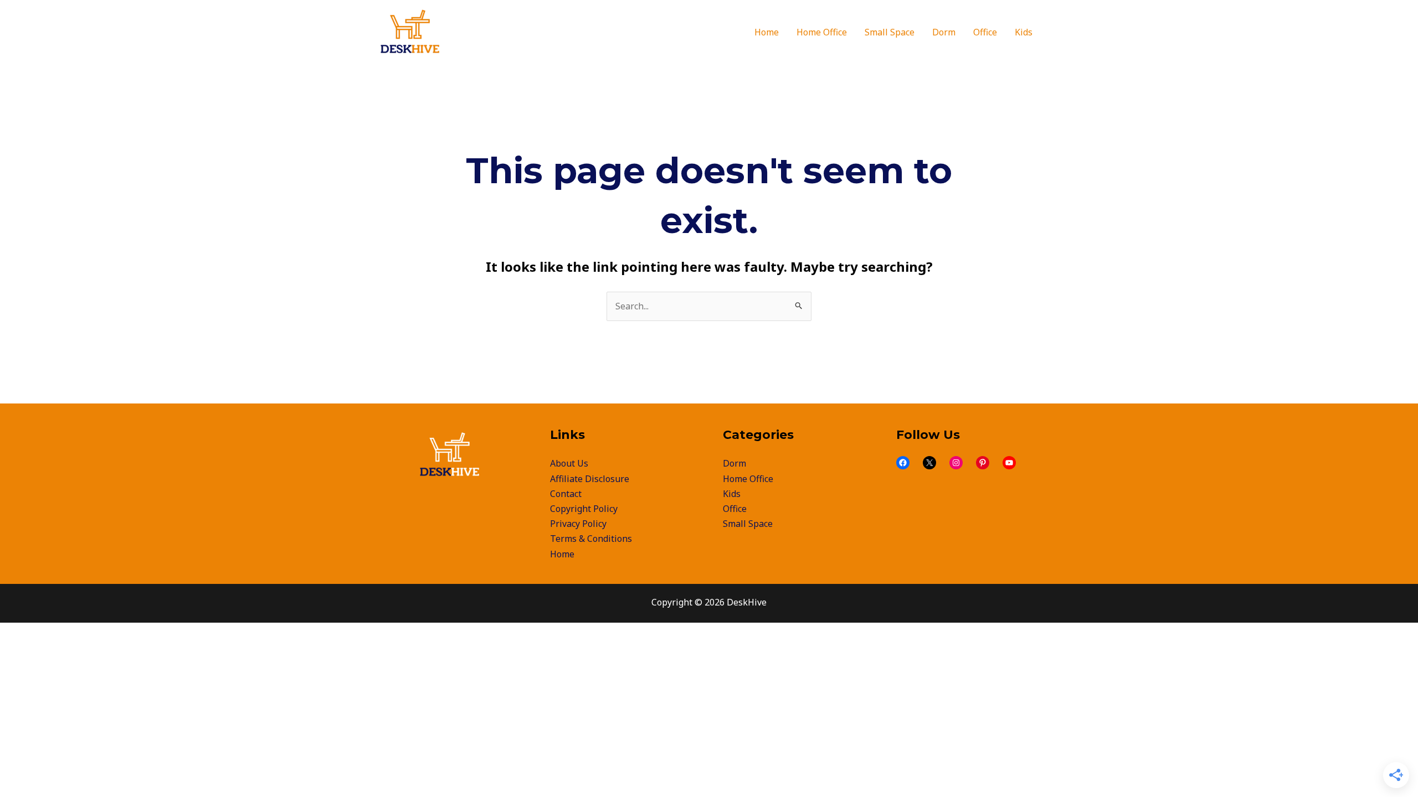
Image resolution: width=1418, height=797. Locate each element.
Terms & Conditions (591, 538)
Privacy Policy (578, 523)
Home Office (748, 479)
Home (562, 554)
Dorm (734, 463)
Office (735, 509)
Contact (566, 494)
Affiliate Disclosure (589, 479)
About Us (569, 463)
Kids (732, 494)
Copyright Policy (584, 509)
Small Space (748, 523)
